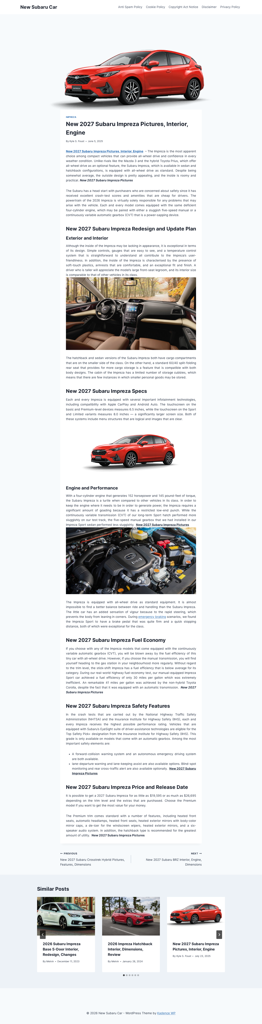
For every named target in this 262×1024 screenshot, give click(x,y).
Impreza (71, 117)
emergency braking (152, 617)
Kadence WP (166, 1013)
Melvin (50, 961)
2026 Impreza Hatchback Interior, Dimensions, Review (130, 949)
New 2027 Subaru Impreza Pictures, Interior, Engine (104, 151)
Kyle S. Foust (77, 141)
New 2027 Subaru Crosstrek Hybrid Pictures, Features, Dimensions (92, 859)
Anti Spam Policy (130, 7)
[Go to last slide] (43, 934)
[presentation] (66, 916)
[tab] (124, 975)
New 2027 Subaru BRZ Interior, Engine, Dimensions (174, 859)
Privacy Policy (230, 7)
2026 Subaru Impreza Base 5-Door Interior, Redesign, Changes (62, 949)
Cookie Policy (155, 7)
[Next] (219, 934)
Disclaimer (209, 7)
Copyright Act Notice (183, 7)
